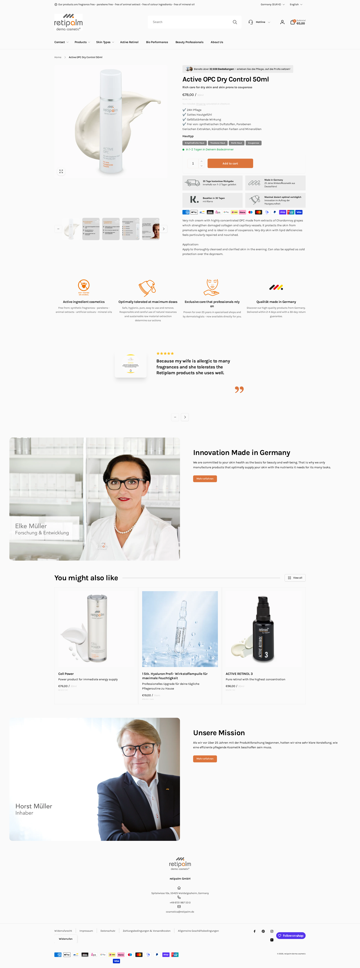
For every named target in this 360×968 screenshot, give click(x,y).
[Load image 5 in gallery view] (150, 229)
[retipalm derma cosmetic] (180, 869)
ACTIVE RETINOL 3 (239, 674)
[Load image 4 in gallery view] (131, 229)
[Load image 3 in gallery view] (110, 229)
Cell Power (66, 674)
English (294, 4)
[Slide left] (58, 229)
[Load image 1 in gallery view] (71, 229)
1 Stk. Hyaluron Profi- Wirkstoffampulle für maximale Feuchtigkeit (175, 676)
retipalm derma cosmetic (295, 954)
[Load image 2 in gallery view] (91, 229)
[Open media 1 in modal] (110, 121)
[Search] (235, 22)
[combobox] (195, 22)
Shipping (201, 103)
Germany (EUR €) (271, 4)
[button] (298, 22)
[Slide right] (163, 229)
